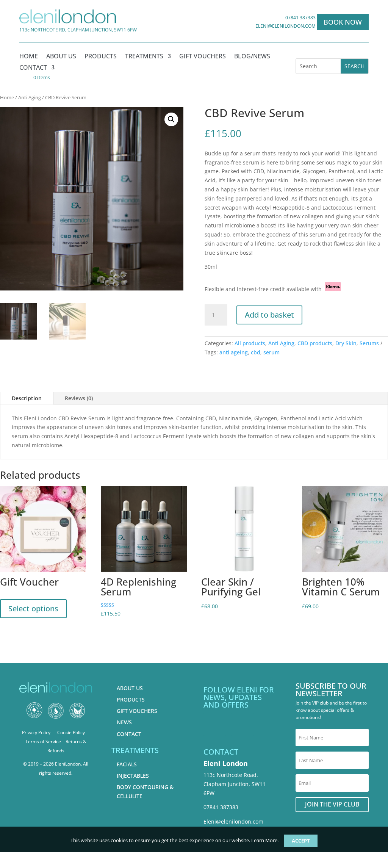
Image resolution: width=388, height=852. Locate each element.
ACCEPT (301, 840)
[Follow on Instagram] (242, 724)
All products (250, 343)
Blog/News (252, 56)
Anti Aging (29, 97)
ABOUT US (130, 688)
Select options (33, 608)
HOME (28, 56)
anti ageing (233, 352)
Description (27, 398)
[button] (171, 119)
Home (7, 97)
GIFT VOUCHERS (137, 710)
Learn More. (264, 840)
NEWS (124, 722)
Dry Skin (346, 343)
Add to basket (269, 315)
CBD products (314, 343)
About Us (61, 56)
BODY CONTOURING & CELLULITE (145, 791)
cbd (255, 352)
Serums (369, 343)
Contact (33, 68)
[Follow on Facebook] (214, 724)
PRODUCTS (131, 699)
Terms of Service (43, 741)
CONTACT (129, 734)
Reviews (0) (79, 398)
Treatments (144, 56)
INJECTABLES (133, 775)
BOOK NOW (343, 22)
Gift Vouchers (202, 56)
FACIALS (127, 764)
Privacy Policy (36, 732)
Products (100, 56)
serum (271, 352)
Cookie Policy (71, 732)
